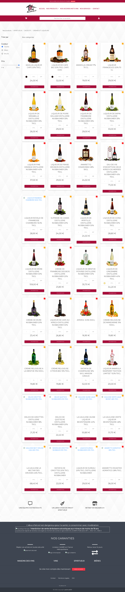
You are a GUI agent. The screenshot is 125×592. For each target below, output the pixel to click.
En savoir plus (34, 86)
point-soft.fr (68, 589)
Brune (6, 54)
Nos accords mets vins (69, 8)
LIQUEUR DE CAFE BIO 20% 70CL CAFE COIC (60, 67)
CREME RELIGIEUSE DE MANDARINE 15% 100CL (112, 322)
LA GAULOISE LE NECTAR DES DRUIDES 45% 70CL (33, 470)
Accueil (42, 8)
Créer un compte (78, 569)
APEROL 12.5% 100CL (86, 320)
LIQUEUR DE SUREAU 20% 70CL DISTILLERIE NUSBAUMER (86, 470)
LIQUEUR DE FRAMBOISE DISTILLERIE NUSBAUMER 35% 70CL (86, 118)
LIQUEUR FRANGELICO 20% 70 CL (112, 67)
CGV (73, 578)
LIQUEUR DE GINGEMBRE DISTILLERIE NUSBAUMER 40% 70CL (112, 274)
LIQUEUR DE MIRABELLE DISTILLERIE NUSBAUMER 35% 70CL (34, 118)
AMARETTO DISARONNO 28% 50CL (86, 167)
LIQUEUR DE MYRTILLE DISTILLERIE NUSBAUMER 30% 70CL (86, 223)
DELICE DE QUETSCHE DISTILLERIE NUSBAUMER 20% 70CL (60, 422)
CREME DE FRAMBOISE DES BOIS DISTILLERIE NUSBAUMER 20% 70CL (60, 274)
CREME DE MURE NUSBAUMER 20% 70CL (34, 322)
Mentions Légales (63, 578)
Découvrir (73, 1)
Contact (96, 8)
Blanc (6, 50)
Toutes (6, 47)
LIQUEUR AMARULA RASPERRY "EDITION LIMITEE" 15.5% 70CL (112, 371)
